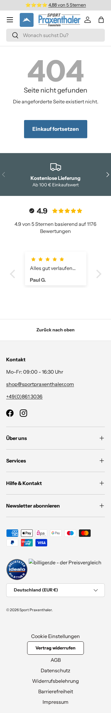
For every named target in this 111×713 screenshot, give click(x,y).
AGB (56, 660)
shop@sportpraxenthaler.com (40, 384)
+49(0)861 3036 (24, 396)
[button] (101, 20)
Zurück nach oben (55, 330)
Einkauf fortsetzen (55, 129)
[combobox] (55, 35)
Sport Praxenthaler (35, 609)
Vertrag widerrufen (55, 648)
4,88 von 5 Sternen (67, 5)
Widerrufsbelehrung (55, 681)
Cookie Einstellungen (55, 636)
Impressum (55, 702)
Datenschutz (55, 670)
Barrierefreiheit (55, 691)
